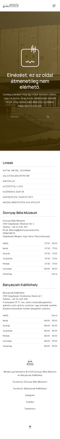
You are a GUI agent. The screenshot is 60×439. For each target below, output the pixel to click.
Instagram (30, 395)
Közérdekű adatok (13, 192)
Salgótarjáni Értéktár (16, 176)
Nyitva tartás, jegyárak (17, 170)
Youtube (30, 402)
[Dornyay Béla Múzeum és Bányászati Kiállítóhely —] (11, 5)
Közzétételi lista (13, 186)
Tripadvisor (29, 408)
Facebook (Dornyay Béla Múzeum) (30, 381)
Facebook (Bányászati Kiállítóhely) (30, 388)
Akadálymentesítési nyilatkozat (21, 202)
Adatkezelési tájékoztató (18, 197)
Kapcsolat (9, 181)
